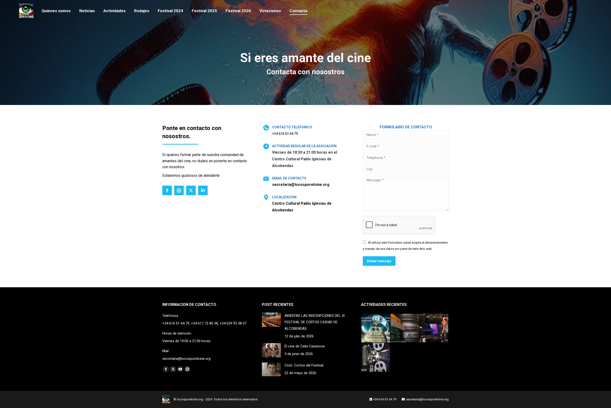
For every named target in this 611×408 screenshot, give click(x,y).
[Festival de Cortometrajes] (375, 328)
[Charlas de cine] (434, 328)
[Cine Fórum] (375, 357)
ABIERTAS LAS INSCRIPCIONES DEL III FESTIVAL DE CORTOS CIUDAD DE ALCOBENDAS (314, 322)
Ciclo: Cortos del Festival (303, 365)
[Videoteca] (405, 328)
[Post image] (271, 320)
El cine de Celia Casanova (304, 346)
